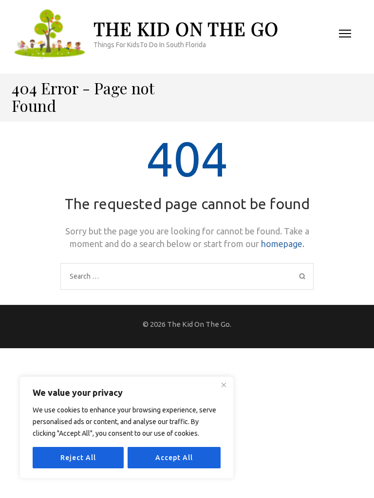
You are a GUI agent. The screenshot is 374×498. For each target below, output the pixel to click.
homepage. (282, 244)
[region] (126, 427)
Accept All (174, 458)
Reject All (78, 458)
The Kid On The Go (186, 28)
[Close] (223, 385)
